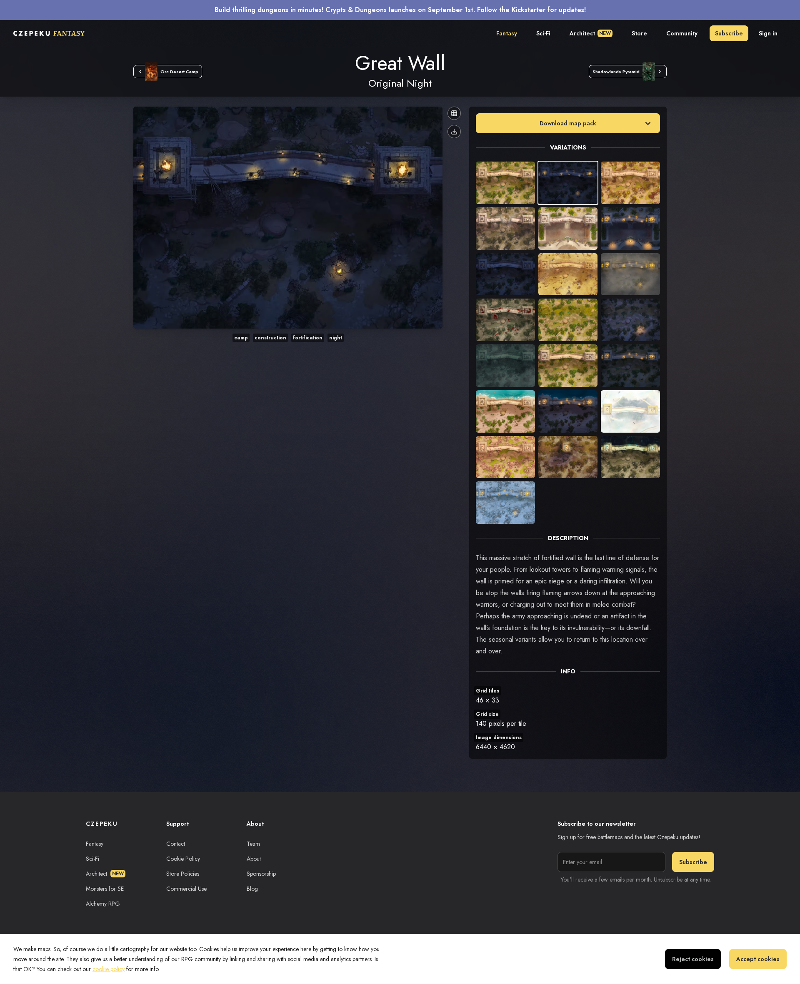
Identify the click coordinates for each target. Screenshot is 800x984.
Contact (175, 844)
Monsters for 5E (105, 888)
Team (253, 844)
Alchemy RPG (103, 903)
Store (639, 33)
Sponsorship (261, 873)
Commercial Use (186, 888)
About (254, 858)
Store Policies (182, 873)
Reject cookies (693, 959)
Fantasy (506, 33)
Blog (252, 888)
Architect (590, 33)
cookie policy (108, 969)
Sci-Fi (543, 33)
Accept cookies (758, 959)
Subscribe (729, 33)
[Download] (454, 131)
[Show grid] (454, 113)
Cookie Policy (183, 858)
